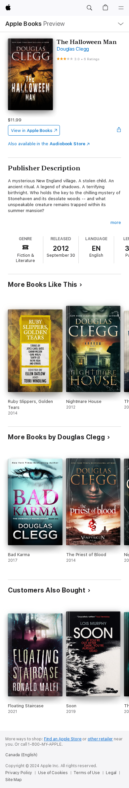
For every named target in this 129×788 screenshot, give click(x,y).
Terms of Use (86, 772)
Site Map (13, 779)
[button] (89, 8)
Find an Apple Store (63, 739)
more (115, 222)
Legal (111, 772)
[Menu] (121, 8)
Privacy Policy (18, 772)
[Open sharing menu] (119, 130)
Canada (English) (21, 755)
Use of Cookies (52, 772)
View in (31, 130)
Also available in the (46, 143)
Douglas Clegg (73, 49)
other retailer (100, 739)
